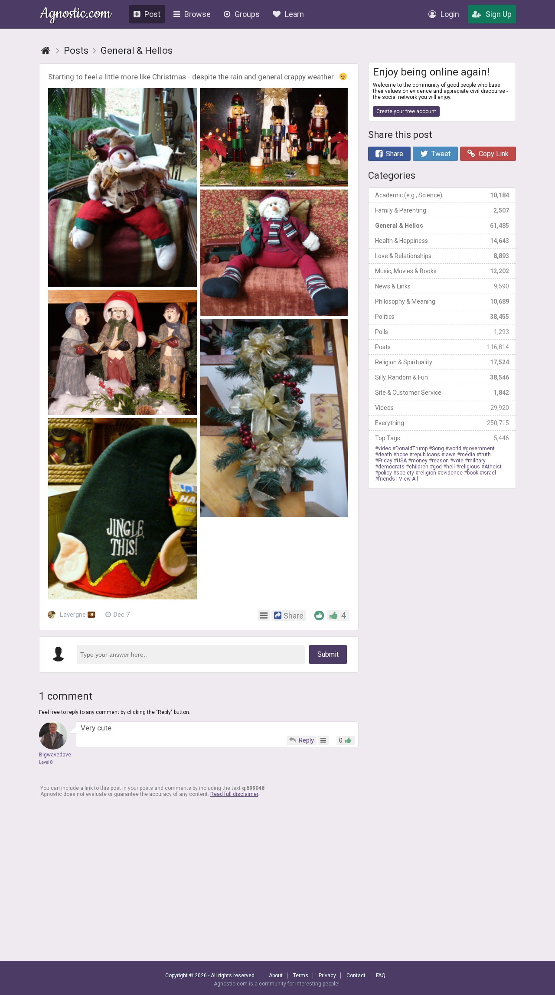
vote (458, 461)
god (437, 467)
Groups (247, 14)
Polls (442, 331)
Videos (442, 407)
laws (450, 455)
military (477, 461)
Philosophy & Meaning (442, 301)
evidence (452, 473)
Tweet (441, 154)
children (418, 467)
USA (402, 461)
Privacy (327, 975)
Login (450, 14)
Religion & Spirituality (442, 362)
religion (427, 473)
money (419, 461)
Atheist (493, 467)
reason (440, 461)
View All (408, 479)
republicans (426, 455)
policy (385, 473)
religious (469, 467)
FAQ (380, 975)
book (472, 473)
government (480, 448)
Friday (385, 461)
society (405, 473)
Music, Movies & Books (442, 271)
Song (438, 448)
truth (485, 455)
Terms (300, 975)
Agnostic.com (75, 14)
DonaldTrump (411, 448)
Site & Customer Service (442, 392)
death (385, 455)
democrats (391, 467)
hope (402, 455)
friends (386, 479)
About (276, 975)
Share (394, 154)
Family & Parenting (442, 210)
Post (152, 14)
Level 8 (46, 762)
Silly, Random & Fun (442, 377)
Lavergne (75, 615)
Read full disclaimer (234, 794)
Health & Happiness (442, 240)
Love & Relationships (442, 255)
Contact (356, 975)
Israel (489, 473)
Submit (328, 654)
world (454, 448)
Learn (294, 14)
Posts (442, 347)
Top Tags (442, 438)
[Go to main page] (45, 50)
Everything (442, 422)
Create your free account (406, 111)
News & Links (442, 286)
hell (450, 467)
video (384, 448)
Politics (442, 316)
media (467, 455)
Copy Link (494, 154)
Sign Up (499, 14)
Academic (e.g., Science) (442, 195)
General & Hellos (442, 225)
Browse (197, 14)
